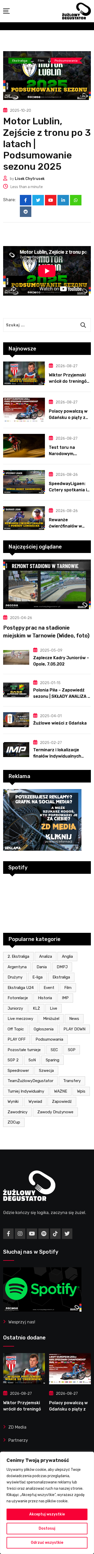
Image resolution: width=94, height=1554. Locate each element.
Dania (42, 967)
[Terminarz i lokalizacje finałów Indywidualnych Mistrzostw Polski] (16, 749)
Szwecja (46, 1070)
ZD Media (17, 1427)
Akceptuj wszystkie (47, 1514)
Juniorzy (15, 1008)
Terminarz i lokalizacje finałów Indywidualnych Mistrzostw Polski (57, 756)
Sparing (52, 1060)
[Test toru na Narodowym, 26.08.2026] (24, 445)
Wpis (81, 1091)
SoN (32, 1060)
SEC (54, 1049)
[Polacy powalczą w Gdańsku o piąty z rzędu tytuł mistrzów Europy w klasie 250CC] (24, 409)
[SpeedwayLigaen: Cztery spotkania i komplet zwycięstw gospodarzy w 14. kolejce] (24, 482)
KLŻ (36, 1008)
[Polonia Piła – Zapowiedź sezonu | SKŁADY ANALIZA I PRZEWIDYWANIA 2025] (16, 690)
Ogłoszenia (44, 1029)
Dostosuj (47, 1528)
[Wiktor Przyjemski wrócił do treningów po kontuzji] (24, 373)
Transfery (72, 1080)
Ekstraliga (61, 977)
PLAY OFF (17, 1039)
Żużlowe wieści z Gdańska (60, 723)
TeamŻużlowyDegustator (30, 1080)
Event (49, 987)
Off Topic (16, 1029)
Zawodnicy (17, 1112)
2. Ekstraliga (18, 956)
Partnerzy (18, 1440)
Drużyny (15, 977)
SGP (71, 1049)
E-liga (37, 977)
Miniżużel (51, 1018)
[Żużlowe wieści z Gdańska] (16, 719)
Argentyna (17, 967)
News (74, 1018)
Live (53, 1008)
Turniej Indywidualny (26, 1091)
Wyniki (13, 1101)
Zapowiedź (62, 1101)
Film (68, 987)
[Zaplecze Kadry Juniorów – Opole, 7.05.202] (16, 657)
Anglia (67, 956)
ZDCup (14, 1122)
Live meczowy (20, 1018)
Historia (45, 998)
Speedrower (18, 1070)
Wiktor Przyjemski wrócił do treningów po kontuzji (69, 381)
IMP (65, 998)
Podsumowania (49, 1039)
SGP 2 (13, 1060)
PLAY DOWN (74, 1029)
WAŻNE (60, 1091)
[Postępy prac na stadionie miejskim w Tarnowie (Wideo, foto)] (47, 584)
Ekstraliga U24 (21, 987)
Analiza (45, 956)
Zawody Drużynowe (55, 1112)
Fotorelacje (18, 998)
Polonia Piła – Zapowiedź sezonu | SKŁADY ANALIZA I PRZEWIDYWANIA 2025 (61, 696)
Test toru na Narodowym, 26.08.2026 (62, 453)
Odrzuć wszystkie (47, 1542)
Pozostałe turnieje (24, 1049)
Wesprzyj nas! (21, 1321)
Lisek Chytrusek (30, 179)
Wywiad (35, 1101)
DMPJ (62, 967)
